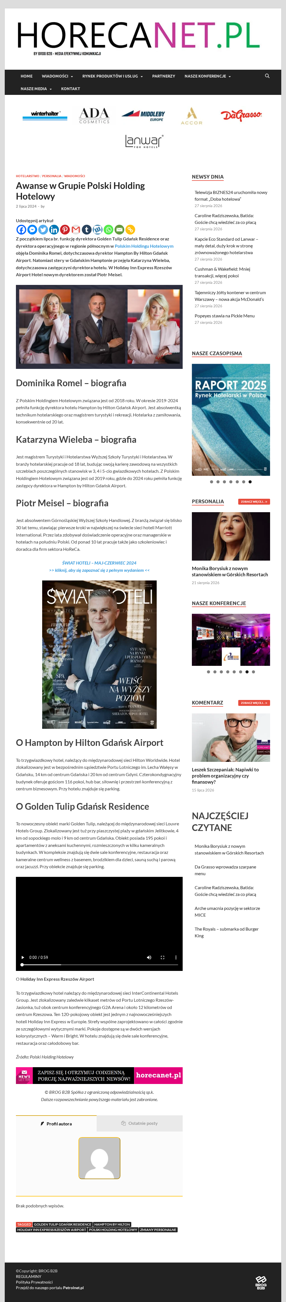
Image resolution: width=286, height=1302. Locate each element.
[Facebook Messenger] (32, 230)
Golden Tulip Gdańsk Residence (62, 1224)
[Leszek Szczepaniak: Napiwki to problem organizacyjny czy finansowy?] (231, 736)
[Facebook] (21, 230)
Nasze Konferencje (205, 76)
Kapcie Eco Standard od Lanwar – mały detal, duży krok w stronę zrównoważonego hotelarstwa (226, 245)
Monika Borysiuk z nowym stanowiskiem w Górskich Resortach (230, 571)
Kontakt (70, 88)
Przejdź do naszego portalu (50, 1287)
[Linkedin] (54, 230)
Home (26, 76)
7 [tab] (250, 481)
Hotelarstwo (27, 176)
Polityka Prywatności (34, 1282)
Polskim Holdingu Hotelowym (144, 246)
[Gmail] (76, 230)
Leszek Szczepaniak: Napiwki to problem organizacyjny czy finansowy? (225, 776)
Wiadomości (55, 76)
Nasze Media (34, 88)
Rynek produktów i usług (110, 76)
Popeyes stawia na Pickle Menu (225, 315)
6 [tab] (243, 481)
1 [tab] (211, 481)
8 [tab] (253, 671)
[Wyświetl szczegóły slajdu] (231, 420)
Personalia (51, 176)
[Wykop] (98, 230)
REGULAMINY (28, 1276)
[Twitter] (43, 230)
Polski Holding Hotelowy (113, 1230)
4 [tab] (230, 481)
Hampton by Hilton (112, 1224)
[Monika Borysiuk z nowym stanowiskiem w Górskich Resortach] (231, 535)
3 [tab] (224, 481)
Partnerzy (163, 76)
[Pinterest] (65, 230)
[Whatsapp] (108, 230)
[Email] (119, 230)
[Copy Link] (130, 230)
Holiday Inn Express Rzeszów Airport (51, 1230)
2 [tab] (218, 481)
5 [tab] (237, 481)
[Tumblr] (87, 230)
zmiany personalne (158, 1230)
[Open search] (267, 76)
